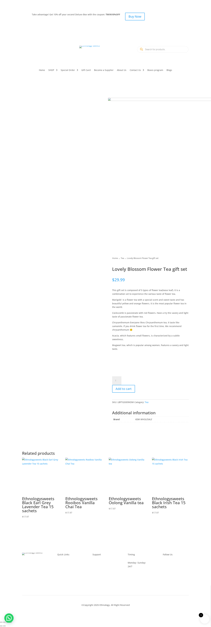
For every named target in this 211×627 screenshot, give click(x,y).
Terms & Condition (102, 570)
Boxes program (155, 70)
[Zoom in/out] (1, 622)
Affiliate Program (66, 584)
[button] (9, 618)
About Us (121, 70)
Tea (122, 258)
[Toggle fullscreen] (4, 622)
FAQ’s (95, 562)
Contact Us (135, 70)
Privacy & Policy (101, 566)
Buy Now (135, 16)
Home (42, 70)
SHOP (51, 70)
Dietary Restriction (66, 581)
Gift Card (86, 70)
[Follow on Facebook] (24, 48)
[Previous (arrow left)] (1, 625)
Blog (59, 570)
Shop (60, 577)
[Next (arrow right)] (4, 625)
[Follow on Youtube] (30, 48)
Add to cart (124, 389)
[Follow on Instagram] (36, 48)
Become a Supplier (104, 70)
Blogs (169, 70)
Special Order (68, 70)
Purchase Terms (101, 573)
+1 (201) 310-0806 (38, 56)
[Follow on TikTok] (43, 48)
